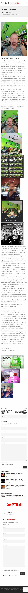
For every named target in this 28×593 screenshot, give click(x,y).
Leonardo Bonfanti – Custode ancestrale (14, 495)
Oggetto (2, 437)
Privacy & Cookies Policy (10, 576)
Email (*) (3, 431)
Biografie (16, 589)
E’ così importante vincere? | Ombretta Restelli (15, 485)
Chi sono (8, 589)
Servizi (20, 591)
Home (2, 12)
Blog (12, 589)
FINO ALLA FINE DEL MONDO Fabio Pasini (7, 412)
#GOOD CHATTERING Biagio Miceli (21, 412)
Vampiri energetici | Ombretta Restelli (14, 479)
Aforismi (16, 591)
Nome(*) (3, 426)
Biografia (8, 12)
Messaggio (3, 443)
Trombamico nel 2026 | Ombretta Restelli (14, 473)
